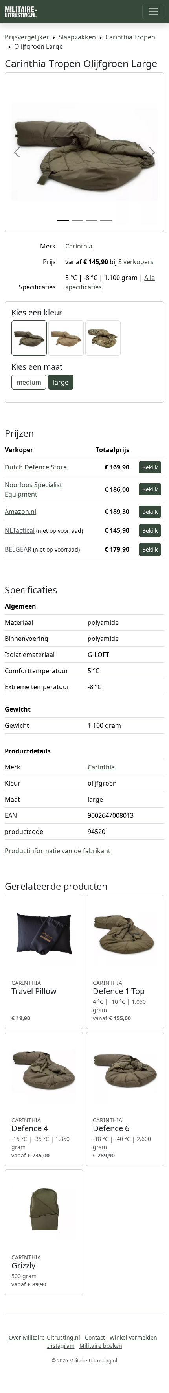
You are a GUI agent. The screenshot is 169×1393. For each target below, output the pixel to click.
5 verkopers (136, 262)
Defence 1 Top (119, 987)
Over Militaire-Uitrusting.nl (44, 1337)
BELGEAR (18, 549)
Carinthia (78, 246)
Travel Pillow (34, 987)
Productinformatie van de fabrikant (57, 850)
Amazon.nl (20, 511)
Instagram (61, 1345)
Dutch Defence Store (36, 467)
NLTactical (20, 530)
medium (29, 382)
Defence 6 (111, 1125)
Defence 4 (29, 1125)
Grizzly (26, 1262)
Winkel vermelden (133, 1337)
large (60, 382)
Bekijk (150, 467)
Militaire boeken (100, 1345)
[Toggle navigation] (153, 11)
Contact (95, 1337)
